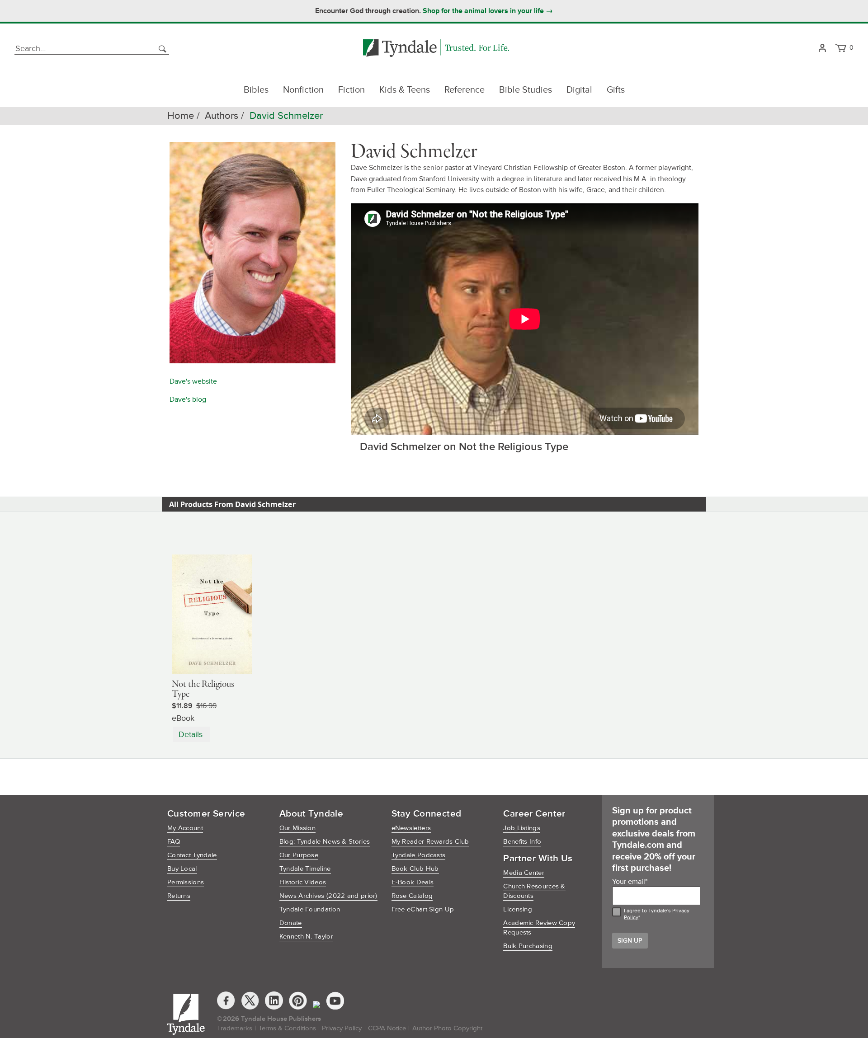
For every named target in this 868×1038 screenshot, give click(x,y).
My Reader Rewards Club (430, 841)
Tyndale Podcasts (419, 855)
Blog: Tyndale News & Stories (324, 841)
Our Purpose (298, 855)
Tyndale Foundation (309, 909)
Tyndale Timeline (305, 868)
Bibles (256, 90)
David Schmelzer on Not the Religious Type (464, 446)
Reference (464, 90)
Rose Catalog (412, 896)
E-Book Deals (413, 882)
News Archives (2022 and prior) (328, 896)
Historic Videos (302, 882)
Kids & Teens (404, 90)
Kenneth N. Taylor (306, 936)
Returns (178, 896)
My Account (185, 828)
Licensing (517, 909)
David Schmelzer (286, 116)
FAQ (173, 841)
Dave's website (193, 381)
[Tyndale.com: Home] (436, 48)
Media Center (523, 873)
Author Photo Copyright (447, 1028)
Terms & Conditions (287, 1028)
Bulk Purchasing (527, 946)
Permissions (185, 882)
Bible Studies (525, 90)
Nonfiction (303, 90)
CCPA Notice (387, 1028)
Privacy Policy (342, 1028)
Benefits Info (522, 841)
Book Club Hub (415, 868)
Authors (221, 116)
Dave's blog (188, 399)
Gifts (616, 90)
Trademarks (234, 1028)
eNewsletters (411, 828)
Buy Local (182, 868)
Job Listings (521, 828)
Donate (290, 923)
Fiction (351, 90)
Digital (579, 90)
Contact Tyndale (192, 855)
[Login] (822, 48)
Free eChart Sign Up (423, 909)
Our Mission (297, 828)
